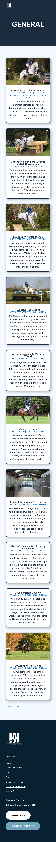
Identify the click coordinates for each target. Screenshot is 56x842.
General (42, 95)
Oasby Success (28, 429)
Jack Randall (28, 97)
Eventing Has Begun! (28, 309)
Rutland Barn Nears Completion (28, 502)
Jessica (17, 93)
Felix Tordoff (19, 166)
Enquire (17, 815)
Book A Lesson (22, 826)
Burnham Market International (28, 90)
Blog (8, 777)
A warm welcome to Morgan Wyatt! (28, 355)
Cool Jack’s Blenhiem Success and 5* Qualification (28, 162)
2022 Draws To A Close (28, 665)
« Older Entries (12, 706)
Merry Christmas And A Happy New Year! (28, 547)
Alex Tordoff (32, 95)
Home (8, 763)
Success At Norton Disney (28, 236)
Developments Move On (28, 592)
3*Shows (21, 95)
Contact (9, 772)
